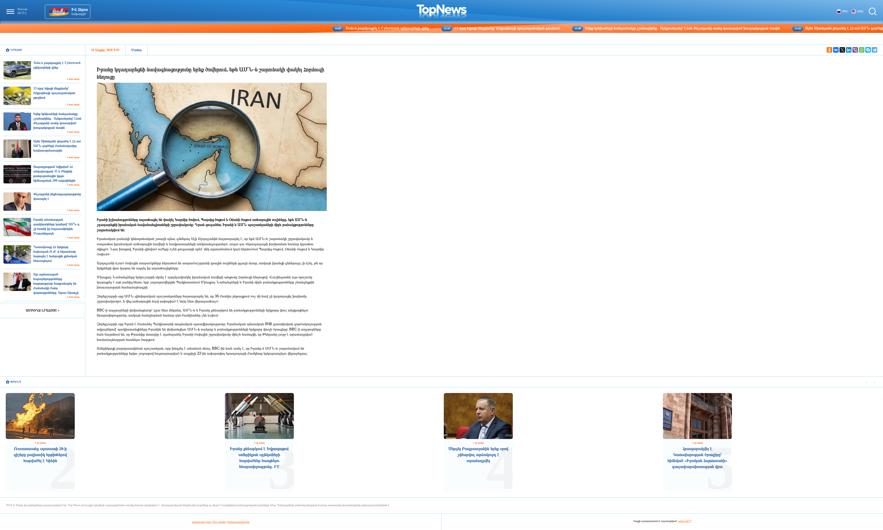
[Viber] (855, 50)
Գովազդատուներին (238, 522)
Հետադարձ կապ (202, 522)
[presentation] (866, 382)
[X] (842, 50)
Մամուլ (136, 50)
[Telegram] (874, 50)
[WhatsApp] (861, 50)
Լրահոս (16, 49)
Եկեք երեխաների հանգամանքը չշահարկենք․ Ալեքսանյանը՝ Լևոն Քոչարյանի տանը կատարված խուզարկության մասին (634, 28)
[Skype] (868, 50)
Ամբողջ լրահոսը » (42, 310)
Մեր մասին (219, 522)
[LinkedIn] (848, 50)
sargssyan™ (684, 521)
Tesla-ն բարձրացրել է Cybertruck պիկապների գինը (339, 28)
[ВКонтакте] (836, 50)
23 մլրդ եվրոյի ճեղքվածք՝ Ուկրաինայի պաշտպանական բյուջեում (458, 28)
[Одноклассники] (829, 50)
